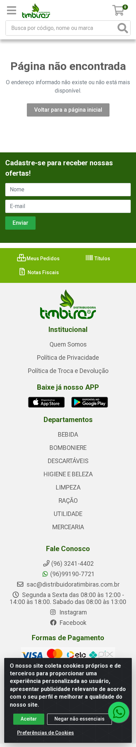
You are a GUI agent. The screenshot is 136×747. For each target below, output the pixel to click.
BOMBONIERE (68, 447)
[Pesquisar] (122, 28)
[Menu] (11, 10)
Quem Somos (68, 344)
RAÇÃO (68, 500)
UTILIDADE (68, 513)
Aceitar (29, 719)
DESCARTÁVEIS (68, 461)
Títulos (101, 258)
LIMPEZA (68, 487)
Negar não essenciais (79, 719)
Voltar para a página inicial (68, 109)
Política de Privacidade (68, 357)
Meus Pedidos (42, 258)
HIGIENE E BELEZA (68, 474)
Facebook (72, 622)
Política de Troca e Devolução (68, 370)
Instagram (72, 612)
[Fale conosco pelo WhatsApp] (118, 712)
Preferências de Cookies (45, 733)
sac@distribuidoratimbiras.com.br (72, 584)
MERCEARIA (68, 527)
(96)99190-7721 (72, 574)
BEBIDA (68, 434)
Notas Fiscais (43, 272)
